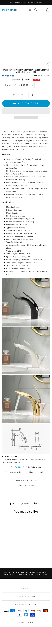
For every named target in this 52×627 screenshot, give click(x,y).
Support (25, 588)
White (11, 552)
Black (5, 549)
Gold (11, 549)
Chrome (8, 549)
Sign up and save (26, 596)
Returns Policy (26, 486)
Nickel (14, 549)
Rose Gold (17, 549)
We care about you (26, 604)
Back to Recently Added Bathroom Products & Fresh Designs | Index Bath (26, 573)
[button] (8, 75)
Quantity (18, 95)
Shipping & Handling (26, 481)
